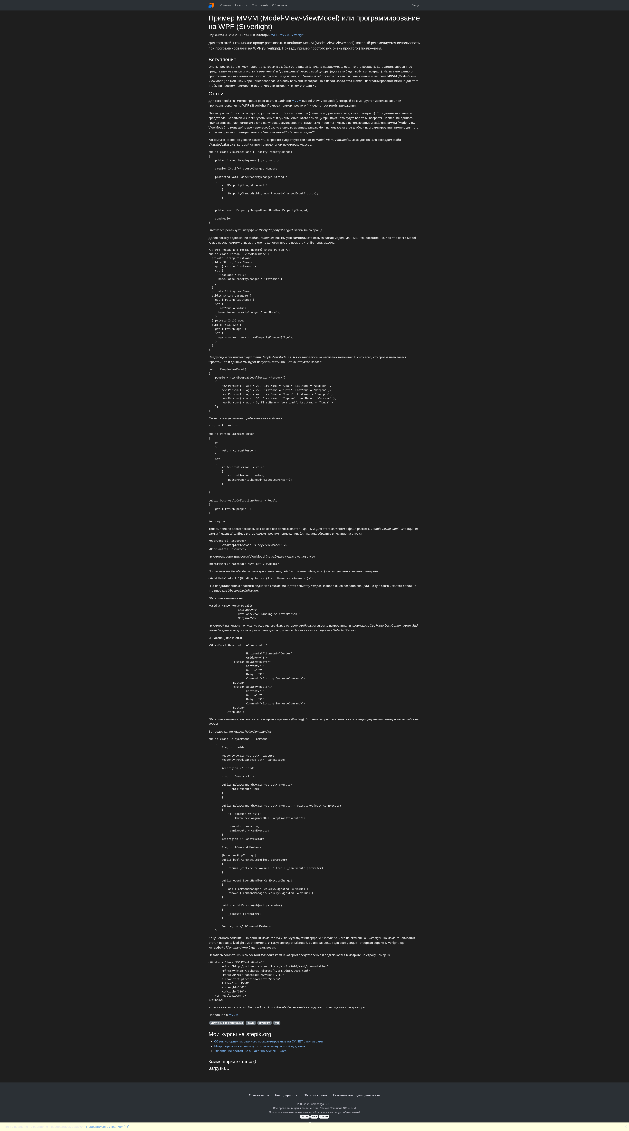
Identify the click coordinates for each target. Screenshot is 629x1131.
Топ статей (260, 5)
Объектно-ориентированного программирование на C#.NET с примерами (268, 1041)
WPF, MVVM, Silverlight (287, 35)
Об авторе (279, 5)
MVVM (296, 100)
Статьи (225, 5)
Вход (415, 5)
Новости (241, 5)
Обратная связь (315, 1095)
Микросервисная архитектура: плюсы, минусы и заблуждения (259, 1046)
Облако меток (259, 1095)
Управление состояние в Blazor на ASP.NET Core (250, 1051)
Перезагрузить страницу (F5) (107, 1126)
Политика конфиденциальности (356, 1095)
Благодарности (286, 1095)
